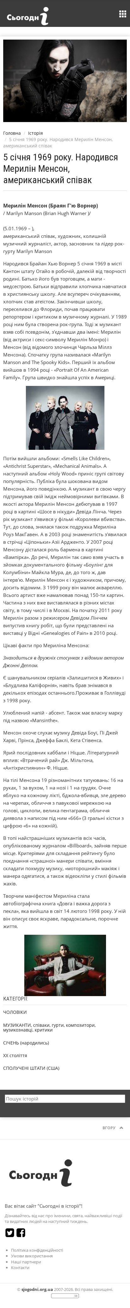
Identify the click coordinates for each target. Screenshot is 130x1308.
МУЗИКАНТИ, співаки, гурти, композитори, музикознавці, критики (49, 1027)
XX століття (15, 1055)
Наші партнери (26, 1262)
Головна (12, 133)
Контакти (20, 1267)
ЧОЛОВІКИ (15, 1012)
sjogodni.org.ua (37, 1289)
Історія (35, 133)
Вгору (109, 1128)
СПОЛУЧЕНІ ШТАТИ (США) (31, 1068)
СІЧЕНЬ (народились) (26, 1043)
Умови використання (32, 1256)
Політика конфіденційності (37, 1250)
